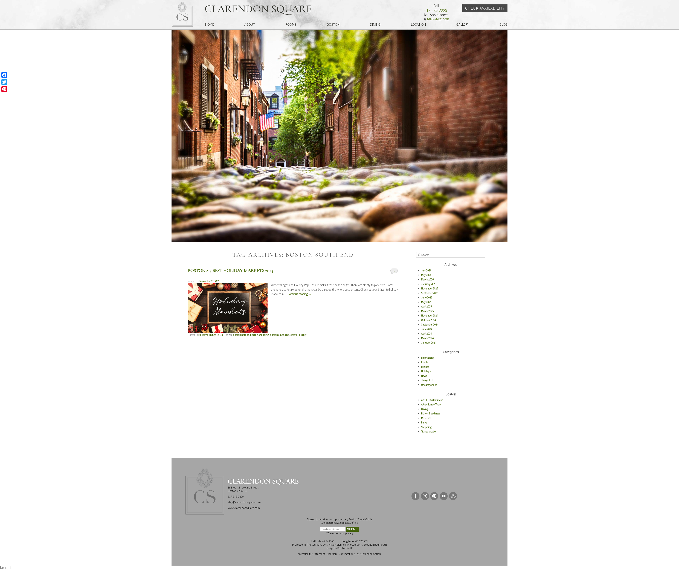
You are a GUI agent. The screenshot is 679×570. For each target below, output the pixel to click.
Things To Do (216, 334)
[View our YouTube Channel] (444, 496)
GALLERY (462, 24)
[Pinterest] (4, 89)
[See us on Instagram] (425, 496)
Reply (302, 334)
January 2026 (428, 284)
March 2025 (427, 311)
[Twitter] (4, 82)
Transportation (429, 431)
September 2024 (429, 324)
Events (424, 362)
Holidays (203, 334)
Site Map (332, 554)
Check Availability (485, 8)
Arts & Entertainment (432, 400)
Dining (424, 409)
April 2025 (426, 306)
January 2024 (428, 342)
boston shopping (259, 334)
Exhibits (425, 366)
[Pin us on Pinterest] (434, 496)
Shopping (426, 427)
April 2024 (426, 333)
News (424, 375)
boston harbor (241, 334)
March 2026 (427, 279)
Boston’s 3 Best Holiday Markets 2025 (230, 270)
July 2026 (426, 270)
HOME (209, 24)
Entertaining (427, 357)
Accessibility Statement (311, 554)
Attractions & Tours (431, 404)
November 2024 (429, 315)
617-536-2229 (436, 10)
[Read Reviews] (453, 496)
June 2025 (426, 297)
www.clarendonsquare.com (244, 508)
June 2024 (426, 329)
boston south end (279, 334)
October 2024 (428, 320)
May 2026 (426, 275)
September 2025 (429, 293)
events (293, 334)
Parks (424, 422)
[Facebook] (4, 74)
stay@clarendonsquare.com (244, 502)
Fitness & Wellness (430, 413)
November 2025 (429, 288)
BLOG (503, 24)
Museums (426, 418)
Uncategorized (429, 384)
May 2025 (426, 302)
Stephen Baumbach (375, 544)
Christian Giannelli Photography (344, 544)
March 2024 (427, 338)
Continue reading (299, 294)
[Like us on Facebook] (415, 496)
